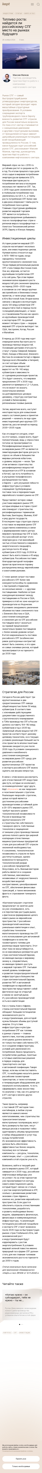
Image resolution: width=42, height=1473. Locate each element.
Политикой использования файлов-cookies (17, 1451)
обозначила (13, 789)
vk (6, 1420)
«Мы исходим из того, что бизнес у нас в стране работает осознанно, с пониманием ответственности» (21, 1389)
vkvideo (14, 1420)
